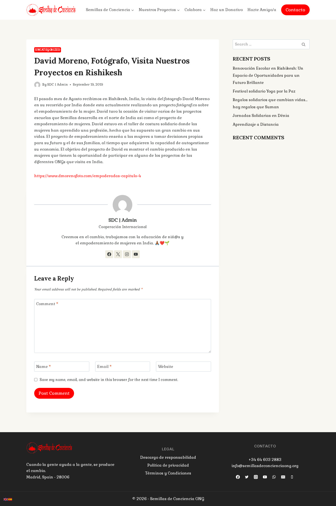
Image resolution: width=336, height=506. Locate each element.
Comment (47, 303)
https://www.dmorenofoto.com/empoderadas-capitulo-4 (87, 175)
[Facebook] (238, 477)
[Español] (10, 499)
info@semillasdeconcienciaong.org (265, 465)
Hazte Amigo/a (261, 9)
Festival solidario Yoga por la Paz (264, 91)
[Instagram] (256, 477)
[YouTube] (265, 477)
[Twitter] (247, 477)
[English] (6, 499)
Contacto (295, 10)
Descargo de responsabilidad (168, 457)
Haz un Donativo (226, 9)
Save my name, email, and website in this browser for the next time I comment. (109, 380)
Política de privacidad (168, 465)
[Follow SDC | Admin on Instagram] (127, 254)
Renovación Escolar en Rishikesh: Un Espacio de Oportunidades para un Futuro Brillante (268, 75)
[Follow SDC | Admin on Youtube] (136, 254)
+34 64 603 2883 (264, 459)
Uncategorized (47, 49)
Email (104, 366)
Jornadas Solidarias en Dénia (261, 115)
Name (43, 366)
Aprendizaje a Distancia (256, 124)
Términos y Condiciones (168, 473)
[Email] (283, 477)
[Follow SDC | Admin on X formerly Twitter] (118, 254)
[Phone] (292, 477)
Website (165, 366)
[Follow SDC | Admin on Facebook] (109, 254)
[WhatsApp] (274, 477)
